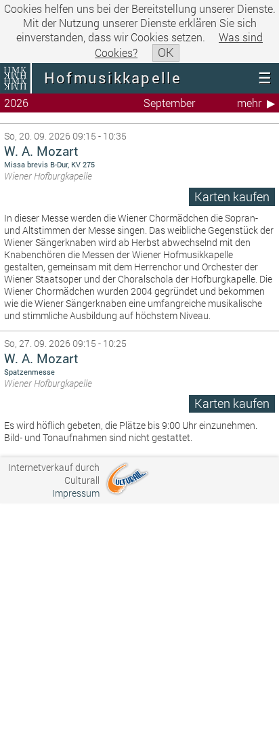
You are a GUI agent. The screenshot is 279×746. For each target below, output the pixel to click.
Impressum (76, 492)
